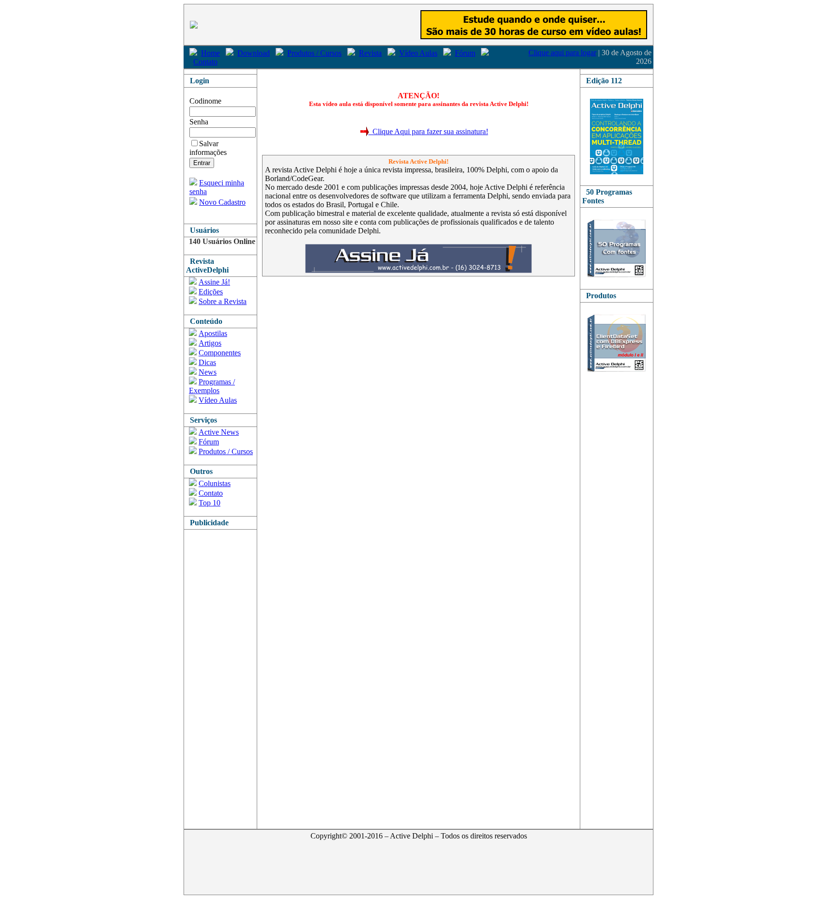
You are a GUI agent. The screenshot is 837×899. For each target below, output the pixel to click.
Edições (211, 292)
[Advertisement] (223, 675)
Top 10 (209, 503)
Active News (219, 432)
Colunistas (215, 483)
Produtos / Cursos (314, 53)
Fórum (465, 53)
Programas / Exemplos (212, 386)
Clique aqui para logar (562, 52)
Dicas (207, 362)
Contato (205, 62)
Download (253, 53)
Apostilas (213, 333)
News (208, 372)
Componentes (220, 353)
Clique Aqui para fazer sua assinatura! (428, 131)
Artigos (210, 343)
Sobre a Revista (223, 301)
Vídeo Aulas (418, 53)
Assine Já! (214, 282)
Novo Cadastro (222, 202)
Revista (370, 53)
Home (210, 53)
